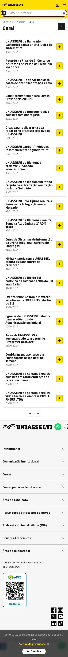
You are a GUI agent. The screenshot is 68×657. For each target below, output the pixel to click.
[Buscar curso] (4, 13)
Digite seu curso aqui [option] (20, 13)
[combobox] (34, 13)
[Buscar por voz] (64, 13)
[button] (34, 449)
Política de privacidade (33, 644)
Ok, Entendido (34, 651)
